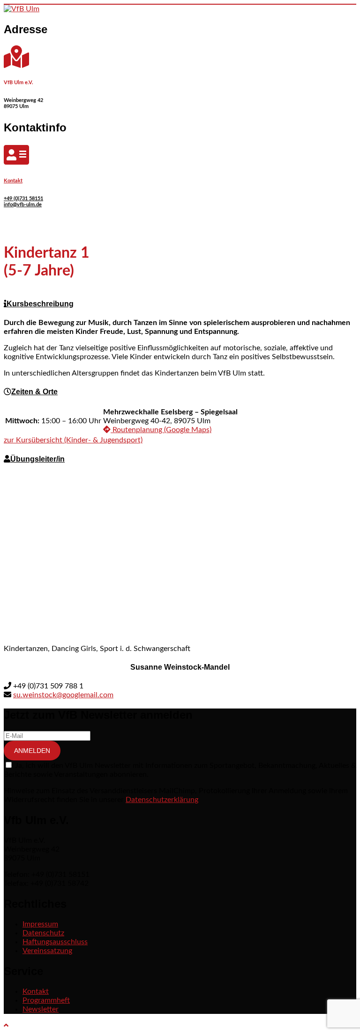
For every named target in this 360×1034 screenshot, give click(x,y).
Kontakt (13, 180)
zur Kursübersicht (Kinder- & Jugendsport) (73, 440)
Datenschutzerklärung (162, 799)
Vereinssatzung (47, 950)
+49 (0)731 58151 (23, 198)
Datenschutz (43, 933)
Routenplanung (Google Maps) (161, 430)
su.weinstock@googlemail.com (63, 695)
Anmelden (32, 750)
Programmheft (46, 1000)
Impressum (40, 924)
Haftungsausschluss (55, 942)
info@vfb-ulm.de (23, 204)
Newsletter (40, 1009)
